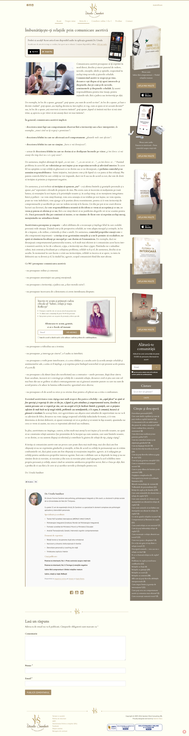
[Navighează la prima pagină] (94, 10)
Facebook (55, 726)
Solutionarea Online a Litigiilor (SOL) (64, 724)
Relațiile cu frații (138, 567)
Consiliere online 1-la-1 (101, 21)
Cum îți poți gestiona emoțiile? (144, 460)
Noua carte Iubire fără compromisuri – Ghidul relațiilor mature (146, 75)
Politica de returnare (59, 719)
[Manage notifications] (184, 731)
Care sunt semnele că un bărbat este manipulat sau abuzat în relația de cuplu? (145, 511)
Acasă (59, 21)
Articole (83, 21)
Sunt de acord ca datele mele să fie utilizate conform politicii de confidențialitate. (68, 338)
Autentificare (157, 5)
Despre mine (70, 21)
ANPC (54, 721)
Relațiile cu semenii (139, 575)
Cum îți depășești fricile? (141, 446)
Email (28, 678)
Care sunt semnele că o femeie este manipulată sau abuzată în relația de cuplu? (145, 502)
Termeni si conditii (58, 716)
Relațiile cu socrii (138, 572)
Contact (129, 21)
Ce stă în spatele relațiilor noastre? (145, 516)
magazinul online (60, 579)
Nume (29, 665)
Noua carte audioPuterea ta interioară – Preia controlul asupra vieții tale (146, 145)
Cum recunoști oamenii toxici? (144, 596)
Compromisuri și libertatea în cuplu (145, 519)
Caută (146, 398)
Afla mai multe (146, 85)
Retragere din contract (59, 731)
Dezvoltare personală (140, 413)
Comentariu (31, 633)
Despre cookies (57, 729)
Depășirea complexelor (140, 475)
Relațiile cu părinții (139, 569)
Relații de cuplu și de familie (143, 490)
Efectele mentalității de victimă (144, 484)
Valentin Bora (157, 719)
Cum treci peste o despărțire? (143, 540)
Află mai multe (102, 44)
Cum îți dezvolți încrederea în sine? (145, 449)
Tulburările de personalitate (142, 487)
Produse (118, 21)
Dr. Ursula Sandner (54, 493)
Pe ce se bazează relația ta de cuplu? (145, 555)
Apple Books (80, 579)
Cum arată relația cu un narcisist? (145, 525)
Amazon (71, 579)
